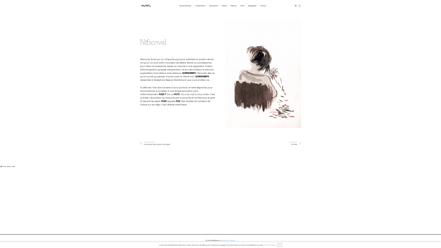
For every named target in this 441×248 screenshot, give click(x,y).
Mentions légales (270, 245)
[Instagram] (295, 5)
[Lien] (145, 6)
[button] (299, 5)
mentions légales (228, 240)
